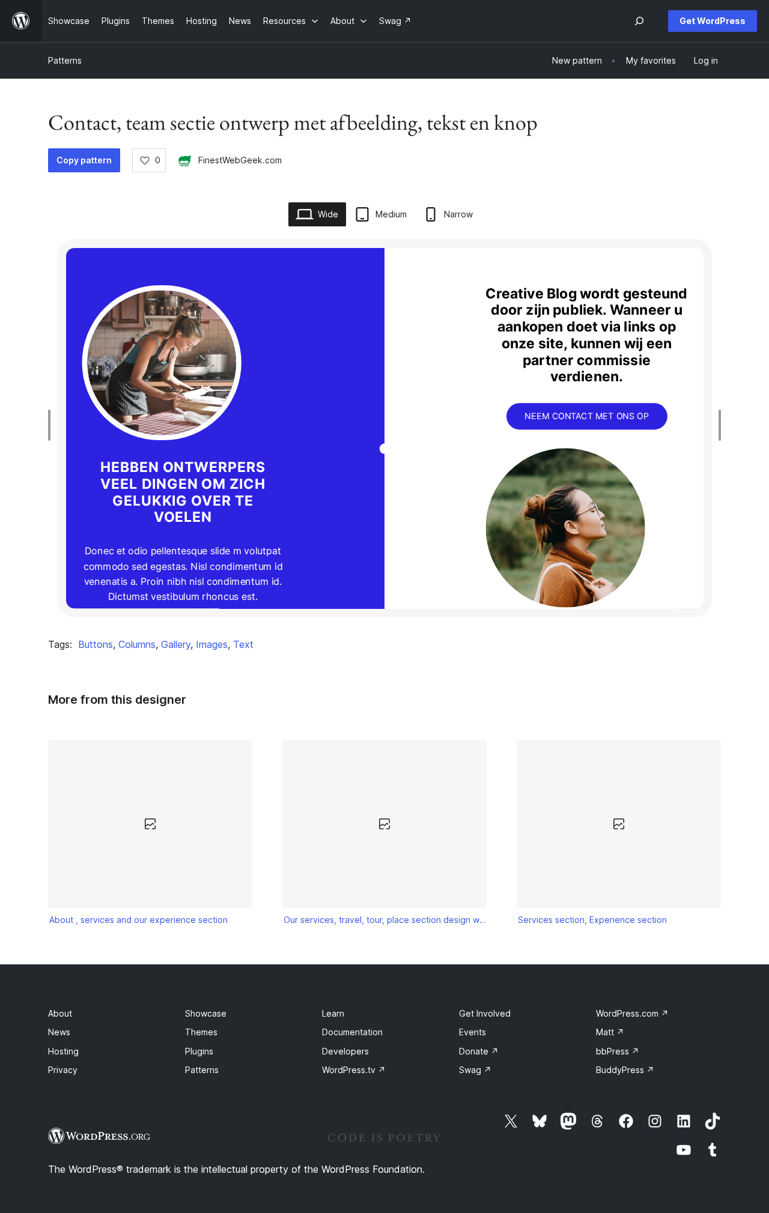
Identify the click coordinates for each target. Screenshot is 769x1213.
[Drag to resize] (52, 425)
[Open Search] (639, 21)
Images (212, 644)
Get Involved (485, 1013)
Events (472, 1032)
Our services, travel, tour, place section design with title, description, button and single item (385, 920)
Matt (610, 1032)
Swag (475, 1070)
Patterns (65, 60)
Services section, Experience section (592, 920)
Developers (345, 1051)
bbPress (617, 1051)
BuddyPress (625, 1070)
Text (243, 644)
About (60, 1013)
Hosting (63, 1051)
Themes (201, 1032)
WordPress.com (632, 1013)
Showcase (205, 1013)
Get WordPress (712, 21)
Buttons (95, 644)
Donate (479, 1051)
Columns (137, 644)
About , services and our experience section (138, 920)
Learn (333, 1013)
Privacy (63, 1070)
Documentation (352, 1032)
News (59, 1032)
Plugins (199, 1051)
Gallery (175, 644)
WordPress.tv (354, 1070)
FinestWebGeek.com (240, 160)
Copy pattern (84, 160)
